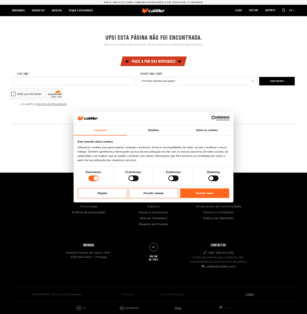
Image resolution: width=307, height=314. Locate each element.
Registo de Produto (153, 224)
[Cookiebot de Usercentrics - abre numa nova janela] (214, 118)
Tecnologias (89, 206)
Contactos (127, 294)
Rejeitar (102, 193)
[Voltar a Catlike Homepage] (153, 10)
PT (292, 10)
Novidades (18, 10)
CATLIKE (253, 10)
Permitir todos (205, 193)
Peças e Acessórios (81, 10)
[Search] (283, 10)
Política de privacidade (88, 212)
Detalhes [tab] (153, 130)
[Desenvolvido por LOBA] (250, 294)
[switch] (133, 178)
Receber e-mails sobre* (152, 73)
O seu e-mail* (23, 73)
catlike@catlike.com (220, 266)
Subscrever (277, 81)
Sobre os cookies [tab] (207, 130)
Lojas (238, 10)
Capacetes (38, 10)
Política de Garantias (218, 218)
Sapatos (57, 10)
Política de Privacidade (51, 104)
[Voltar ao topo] (153, 247)
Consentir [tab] (100, 130)
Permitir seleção (154, 193)
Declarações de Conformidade (218, 206)
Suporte (270, 10)
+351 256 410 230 (218, 257)
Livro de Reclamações (172, 294)
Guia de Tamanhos (153, 218)
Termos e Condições (218, 212)
